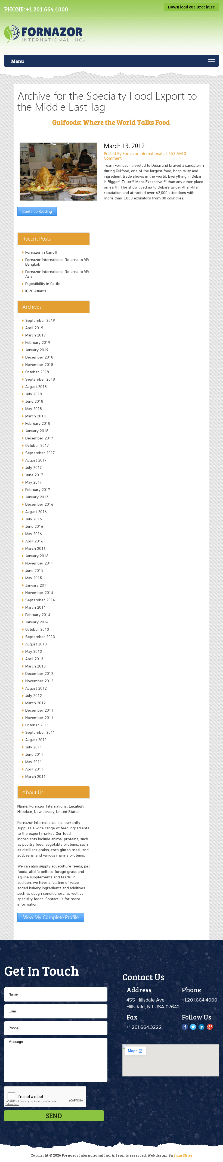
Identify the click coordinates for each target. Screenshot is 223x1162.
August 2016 (36, 512)
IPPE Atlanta (36, 291)
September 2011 (40, 733)
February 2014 (37, 615)
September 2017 (40, 453)
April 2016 (34, 541)
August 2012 (36, 689)
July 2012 (33, 696)
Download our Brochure (191, 7)
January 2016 (36, 556)
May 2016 (33, 534)
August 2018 (36, 387)
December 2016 (39, 505)
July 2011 (33, 747)
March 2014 (35, 608)
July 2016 (33, 519)
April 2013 (34, 659)
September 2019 (40, 321)
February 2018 (37, 424)
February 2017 (37, 490)
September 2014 (40, 600)
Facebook (185, 1027)
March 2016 (35, 549)
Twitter (193, 1027)
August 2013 (36, 644)
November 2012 (39, 681)
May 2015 (33, 578)
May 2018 (33, 409)
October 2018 (37, 372)
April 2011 (34, 769)
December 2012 (39, 674)
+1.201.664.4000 (47, 9)
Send (54, 1115)
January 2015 (36, 586)
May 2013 (33, 652)
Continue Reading (37, 211)
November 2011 (39, 718)
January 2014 (36, 622)
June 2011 (34, 755)
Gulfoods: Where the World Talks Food (111, 122)
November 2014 (39, 593)
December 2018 (39, 358)
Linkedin (201, 1027)
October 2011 (37, 725)
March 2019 (35, 335)
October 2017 (37, 446)
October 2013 (37, 630)
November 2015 (39, 564)
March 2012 (35, 703)
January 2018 (36, 431)
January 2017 (36, 497)
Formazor (48, 39)
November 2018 (39, 365)
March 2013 (35, 667)
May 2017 (33, 483)
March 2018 (35, 416)
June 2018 (34, 402)
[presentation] (45, 1097)
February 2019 (37, 343)
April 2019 (34, 328)
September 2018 (40, 380)
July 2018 (33, 394)
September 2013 (40, 637)
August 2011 (36, 740)
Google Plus (209, 1027)
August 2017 (36, 461)
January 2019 (36, 350)
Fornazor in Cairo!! (41, 253)
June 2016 (34, 527)
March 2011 (35, 777)
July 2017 (33, 468)
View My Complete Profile (51, 917)
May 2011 (33, 762)
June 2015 (34, 571)
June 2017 (34, 475)
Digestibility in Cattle (42, 284)
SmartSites (183, 1155)
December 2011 (39, 711)
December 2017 (39, 438)
